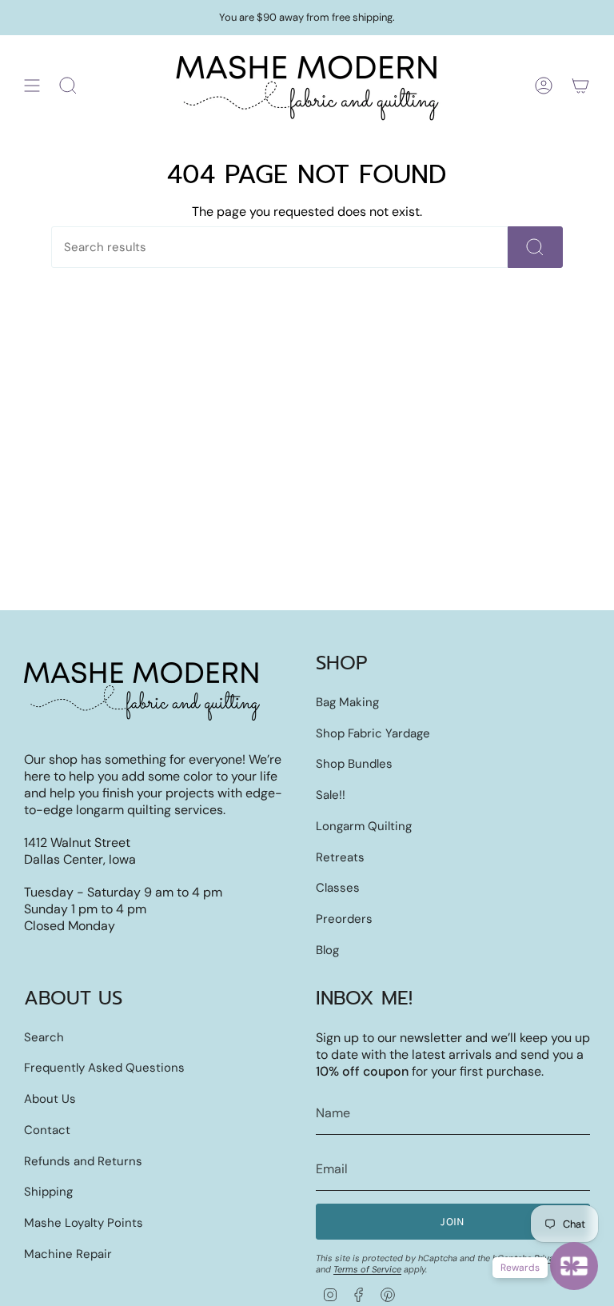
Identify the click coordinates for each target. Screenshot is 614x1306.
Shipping (48, 1192)
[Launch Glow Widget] (574, 1266)
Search (44, 1037)
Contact (47, 1130)
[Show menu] (32, 85)
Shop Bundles (354, 764)
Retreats (340, 857)
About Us (50, 1099)
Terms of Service (367, 1269)
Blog (327, 950)
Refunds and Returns (83, 1161)
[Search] (535, 247)
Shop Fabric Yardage (373, 733)
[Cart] (580, 85)
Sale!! (330, 795)
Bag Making (347, 702)
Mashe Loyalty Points (83, 1223)
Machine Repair (68, 1254)
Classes (338, 888)
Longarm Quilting (364, 826)
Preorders (344, 919)
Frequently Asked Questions (104, 1068)
